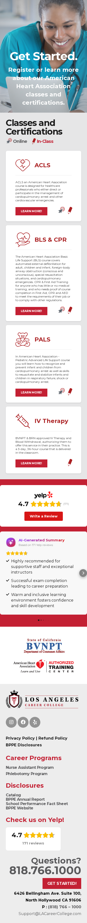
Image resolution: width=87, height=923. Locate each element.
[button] (4, 573)
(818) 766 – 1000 (64, 907)
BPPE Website (19, 808)
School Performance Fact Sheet (37, 803)
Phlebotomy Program (26, 773)
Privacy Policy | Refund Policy (36, 738)
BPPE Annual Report (25, 799)
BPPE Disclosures (24, 745)
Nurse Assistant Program (30, 767)
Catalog (13, 795)
